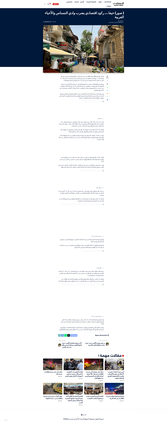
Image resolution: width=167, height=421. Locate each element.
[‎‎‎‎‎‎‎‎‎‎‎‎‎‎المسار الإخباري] (118, 4)
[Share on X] (50, 22)
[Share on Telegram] (107, 90)
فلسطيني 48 (120, 20)
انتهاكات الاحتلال (78, 367)
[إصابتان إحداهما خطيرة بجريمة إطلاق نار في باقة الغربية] (114, 388)
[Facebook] (85, 415)
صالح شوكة (60, 376)
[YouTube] (82, 415)
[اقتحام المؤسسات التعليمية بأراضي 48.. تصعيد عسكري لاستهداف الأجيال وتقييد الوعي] (73, 364)
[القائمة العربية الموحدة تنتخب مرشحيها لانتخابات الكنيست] (93, 388)
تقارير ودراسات (71, 367)
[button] (56, 4)
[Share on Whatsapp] (107, 87)
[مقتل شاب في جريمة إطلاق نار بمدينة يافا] (52, 364)
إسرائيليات (94, 393)
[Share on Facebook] (107, 80)
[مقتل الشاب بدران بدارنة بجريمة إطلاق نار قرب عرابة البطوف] (52, 388)
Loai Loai (122, 380)
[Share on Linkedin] (48, 22)
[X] (84, 415)
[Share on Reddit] (46, 22)
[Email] (107, 93)
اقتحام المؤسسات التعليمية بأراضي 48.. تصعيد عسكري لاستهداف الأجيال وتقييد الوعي (74, 374)
